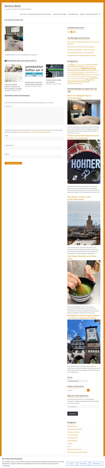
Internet (73, 72)
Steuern (87, 78)
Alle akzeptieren (96, 463)
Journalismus (79, 72)
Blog (82, 64)
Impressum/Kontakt (91, 14)
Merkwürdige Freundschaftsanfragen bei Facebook (81, 55)
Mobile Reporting (72, 438)
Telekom (98, 78)
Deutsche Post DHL (87, 66)
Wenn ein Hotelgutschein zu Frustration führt (79, 96)
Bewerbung (78, 64)
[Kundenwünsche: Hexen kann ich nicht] (54, 65)
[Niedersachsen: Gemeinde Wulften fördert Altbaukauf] (34, 65)
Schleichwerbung (79, 76)
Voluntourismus (72, 83)
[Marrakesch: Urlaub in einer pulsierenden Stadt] (83, 201)
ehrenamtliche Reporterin (81, 70)
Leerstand (69, 74)
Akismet (20, 132)
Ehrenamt (70, 70)
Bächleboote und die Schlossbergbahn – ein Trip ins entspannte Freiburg (83, 316)
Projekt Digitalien (72, 440)
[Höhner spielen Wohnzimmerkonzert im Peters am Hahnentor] (83, 140)
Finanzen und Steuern (73, 432)
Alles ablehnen (83, 463)
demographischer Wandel (75, 66)
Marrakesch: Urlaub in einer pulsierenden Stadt (79, 198)
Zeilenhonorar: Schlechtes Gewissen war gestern (81, 47)
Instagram (69, 72)
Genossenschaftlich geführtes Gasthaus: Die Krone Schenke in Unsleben (13, 86)
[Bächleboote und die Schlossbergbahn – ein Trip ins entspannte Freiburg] (83, 320)
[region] (52, 462)
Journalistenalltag (72, 435)
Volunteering (78, 82)
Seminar (84, 76)
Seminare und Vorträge (59, 14)
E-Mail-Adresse (9, 145)
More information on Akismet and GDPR (39, 132)
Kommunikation (86, 72)
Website (7, 154)
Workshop (80, 83)
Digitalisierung (88, 68)
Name (7, 135)
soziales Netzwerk (77, 78)
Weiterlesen (7, 465)
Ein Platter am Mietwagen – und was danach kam (81, 49)
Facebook (92, 70)
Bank (75, 64)
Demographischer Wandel (74, 429)
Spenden (83, 78)
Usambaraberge (70, 80)
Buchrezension (92, 65)
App (72, 64)
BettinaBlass (8, 90)
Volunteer (70, 82)
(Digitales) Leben (72, 426)
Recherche (74, 76)
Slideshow (89, 76)
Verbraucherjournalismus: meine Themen (39, 14)
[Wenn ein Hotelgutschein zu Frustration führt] (83, 100)
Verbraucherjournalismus (79, 80)
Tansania (92, 78)
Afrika (68, 64)
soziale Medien (70, 78)
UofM (69, 446)
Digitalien (78, 68)
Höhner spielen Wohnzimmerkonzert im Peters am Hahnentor (83, 136)
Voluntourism (86, 82)
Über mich (23, 14)
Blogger (85, 64)
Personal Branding (93, 74)
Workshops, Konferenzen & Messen (77, 452)
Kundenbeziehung (93, 72)
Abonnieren (72, 413)
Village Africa (90, 80)
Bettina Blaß (13, 6)
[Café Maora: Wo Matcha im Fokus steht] (83, 261)
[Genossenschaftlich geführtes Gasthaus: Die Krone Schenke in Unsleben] (13, 65)
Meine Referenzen (73, 14)
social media (94, 76)
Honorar (97, 70)
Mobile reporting (78, 74)
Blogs (82, 14)
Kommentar (8, 106)
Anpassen (71, 463)
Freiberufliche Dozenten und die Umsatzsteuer (80, 52)
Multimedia (86, 74)
